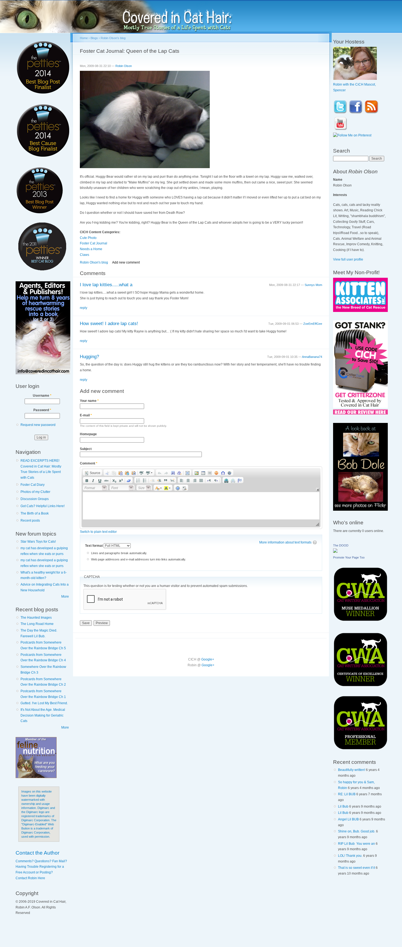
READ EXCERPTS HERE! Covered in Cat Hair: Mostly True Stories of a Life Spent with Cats (41, 469)
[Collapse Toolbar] (317, 489)
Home (84, 38)
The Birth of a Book (35, 513)
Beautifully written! (351, 770)
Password (42, 410)
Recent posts (30, 520)
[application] (201, 497)
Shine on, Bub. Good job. (356, 831)
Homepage (88, 434)
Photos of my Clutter (35, 492)
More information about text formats (285, 542)
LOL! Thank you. (350, 856)
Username (42, 395)
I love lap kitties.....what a (106, 284)
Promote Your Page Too (349, 557)
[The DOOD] (335, 552)
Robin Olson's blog (113, 38)
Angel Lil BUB (348, 819)
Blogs (94, 38)
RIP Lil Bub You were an (356, 844)
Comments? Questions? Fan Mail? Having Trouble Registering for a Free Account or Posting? (41, 866)
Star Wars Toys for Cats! (38, 541)
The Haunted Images (36, 617)
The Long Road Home (37, 624)
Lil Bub (343, 806)
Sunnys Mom (313, 285)
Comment (88, 463)
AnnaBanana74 (312, 356)
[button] (92, 472)
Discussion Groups (35, 499)
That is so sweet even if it (356, 868)
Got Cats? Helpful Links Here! (43, 506)
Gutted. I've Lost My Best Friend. (44, 703)
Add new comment (126, 262)
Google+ (207, 659)
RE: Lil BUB (347, 794)
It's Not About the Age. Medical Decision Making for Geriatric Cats (43, 715)
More (65, 596)
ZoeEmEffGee (312, 323)
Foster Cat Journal (93, 243)
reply (83, 308)
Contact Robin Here (30, 878)
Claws (84, 255)
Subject (86, 449)
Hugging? (89, 356)
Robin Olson (123, 66)
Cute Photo (88, 238)
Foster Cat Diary (33, 485)
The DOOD (340, 545)
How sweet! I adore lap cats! (109, 323)
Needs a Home (91, 249)
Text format (94, 546)
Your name (89, 401)
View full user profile (348, 259)
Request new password (38, 425)
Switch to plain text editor (98, 532)
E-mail (86, 415)
